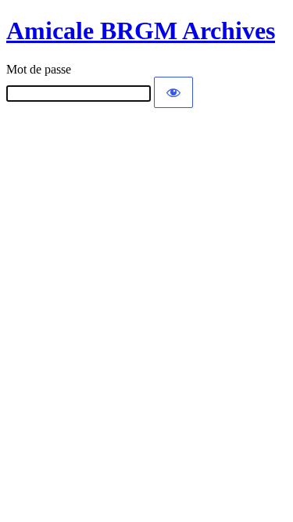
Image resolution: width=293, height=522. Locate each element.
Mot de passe (38, 69)
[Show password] (173, 92)
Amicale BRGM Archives (140, 30)
